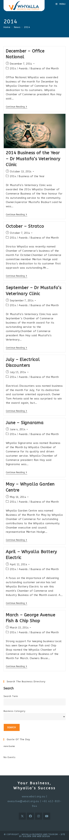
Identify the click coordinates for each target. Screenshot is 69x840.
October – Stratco (25, 226)
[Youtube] (46, 816)
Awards (23, 68)
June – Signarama (25, 422)
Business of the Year (31, 176)
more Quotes (9, 746)
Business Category (14, 711)
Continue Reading (16, 106)
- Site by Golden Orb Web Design (42, 835)
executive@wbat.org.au (23, 801)
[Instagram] (38, 816)
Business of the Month (45, 68)
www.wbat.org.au (33, 796)
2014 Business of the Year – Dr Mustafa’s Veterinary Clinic (33, 158)
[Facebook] (30, 816)
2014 (27, 27)
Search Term (11, 696)
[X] (22, 816)
